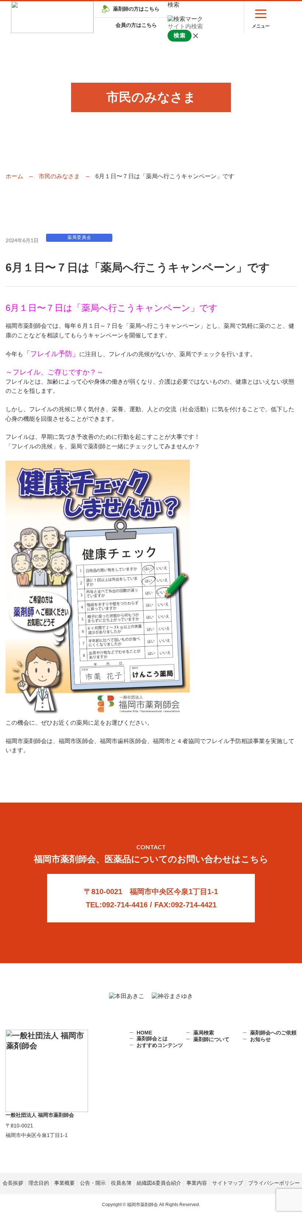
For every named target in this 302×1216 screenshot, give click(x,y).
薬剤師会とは (152, 1038)
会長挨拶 (13, 1183)
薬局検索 (203, 1033)
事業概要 (64, 1183)
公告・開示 (93, 1183)
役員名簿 (121, 1183)
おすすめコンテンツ (160, 1045)
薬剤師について (211, 1039)
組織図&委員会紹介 (159, 1183)
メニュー (261, 26)
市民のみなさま (59, 176)
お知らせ (260, 1039)
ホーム (14, 176)
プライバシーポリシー (274, 1183)
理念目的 (38, 1183)
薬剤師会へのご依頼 (273, 1033)
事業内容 (196, 1183)
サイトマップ (227, 1183)
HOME (144, 1033)
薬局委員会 (79, 237)
